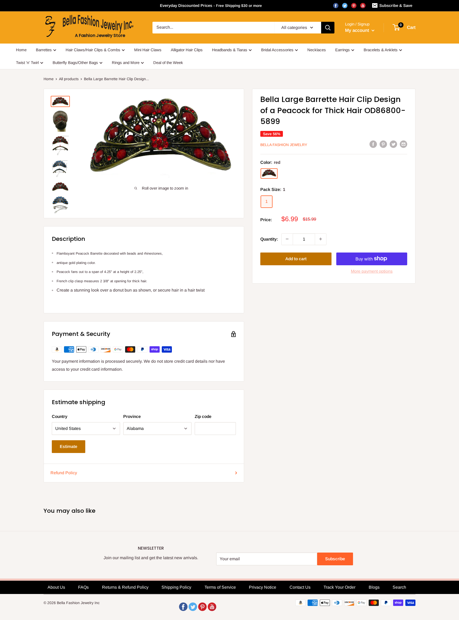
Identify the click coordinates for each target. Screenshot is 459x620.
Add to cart (296, 258)
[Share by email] (403, 144)
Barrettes (44, 50)
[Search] (327, 27)
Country (59, 416)
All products (69, 79)
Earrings (342, 50)
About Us (56, 587)
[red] (269, 173)
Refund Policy (63, 473)
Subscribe (335, 559)
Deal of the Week (168, 62)
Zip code (203, 416)
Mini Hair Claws (148, 50)
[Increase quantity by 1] (320, 239)
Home (21, 50)
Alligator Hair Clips (187, 50)
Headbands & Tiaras (229, 50)
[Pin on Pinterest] (383, 144)
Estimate (68, 446)
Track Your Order (339, 587)
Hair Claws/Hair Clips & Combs (93, 50)
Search (399, 587)
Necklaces (316, 50)
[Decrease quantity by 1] (287, 239)
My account (357, 30)
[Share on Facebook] (373, 144)
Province (132, 416)
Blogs (374, 587)
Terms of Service (220, 587)
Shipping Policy (176, 587)
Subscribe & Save (395, 5)
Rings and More (125, 62)
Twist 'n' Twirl (27, 62)
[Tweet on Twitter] (393, 144)
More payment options (372, 271)
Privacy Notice (262, 587)
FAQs (83, 587)
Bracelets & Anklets (381, 50)
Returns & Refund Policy (125, 587)
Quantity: (269, 239)
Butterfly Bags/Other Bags (75, 62)
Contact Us (300, 587)
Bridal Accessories (277, 50)
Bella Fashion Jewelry (283, 144)
